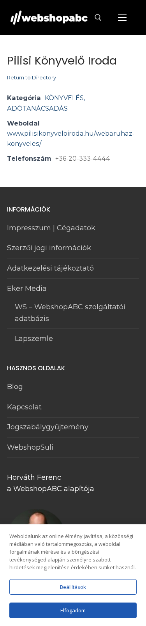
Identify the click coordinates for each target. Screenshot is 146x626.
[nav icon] (122, 18)
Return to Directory (31, 77)
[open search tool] (98, 17)
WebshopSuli (30, 447)
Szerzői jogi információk (49, 248)
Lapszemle (34, 338)
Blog (15, 386)
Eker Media (27, 288)
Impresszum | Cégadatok (51, 228)
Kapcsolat (24, 407)
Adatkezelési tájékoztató (50, 268)
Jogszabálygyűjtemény (47, 427)
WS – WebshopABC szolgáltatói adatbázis (70, 313)
